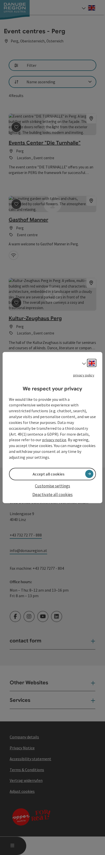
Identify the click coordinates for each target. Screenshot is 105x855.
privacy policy (83, 375)
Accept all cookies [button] (48, 474)
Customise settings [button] (52, 486)
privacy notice (54, 439)
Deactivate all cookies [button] (52, 494)
